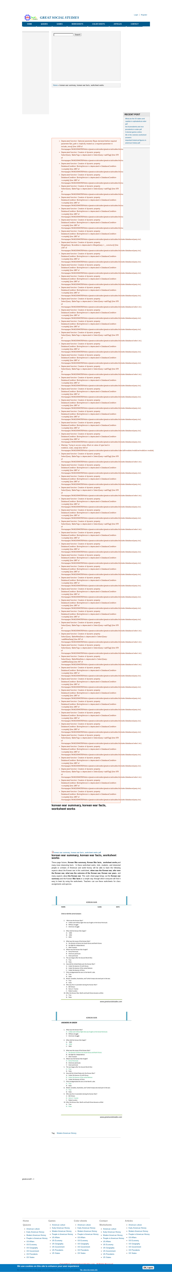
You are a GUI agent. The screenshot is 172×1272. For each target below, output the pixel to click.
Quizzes (44, 24)
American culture (33, 1229)
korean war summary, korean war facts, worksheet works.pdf (77, 852)
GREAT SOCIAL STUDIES (59, 17)
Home (29, 24)
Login (136, 15)
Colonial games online (133, 132)
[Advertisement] (71, 6)
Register (144, 15)
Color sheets (98, 24)
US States (30, 1257)
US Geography (32, 1248)
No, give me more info (88, 1270)
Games (60, 24)
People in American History (37, 1238)
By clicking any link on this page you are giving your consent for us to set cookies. (48, 1270)
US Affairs (30, 1241)
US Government (32, 1251)
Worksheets (77, 24)
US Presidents (32, 1254)
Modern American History (66, 1133)
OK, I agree (148, 1268)
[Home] (31, 20)
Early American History (35, 1232)
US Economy (31, 1245)
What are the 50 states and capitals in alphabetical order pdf (135, 121)
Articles (118, 24)
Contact (135, 24)
